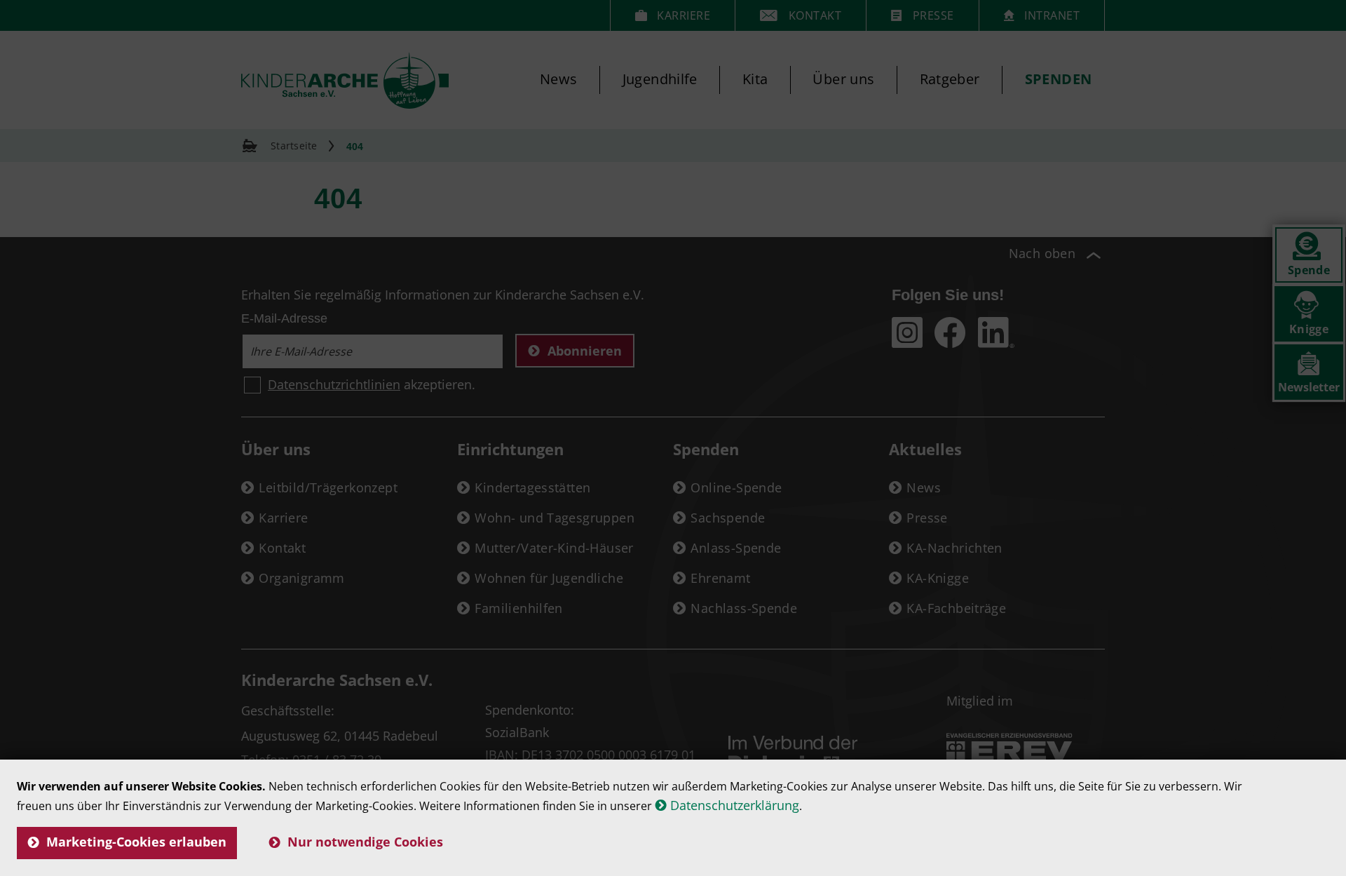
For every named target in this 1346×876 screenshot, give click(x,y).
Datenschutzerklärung (734, 805)
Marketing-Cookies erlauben (136, 841)
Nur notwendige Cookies (365, 841)
